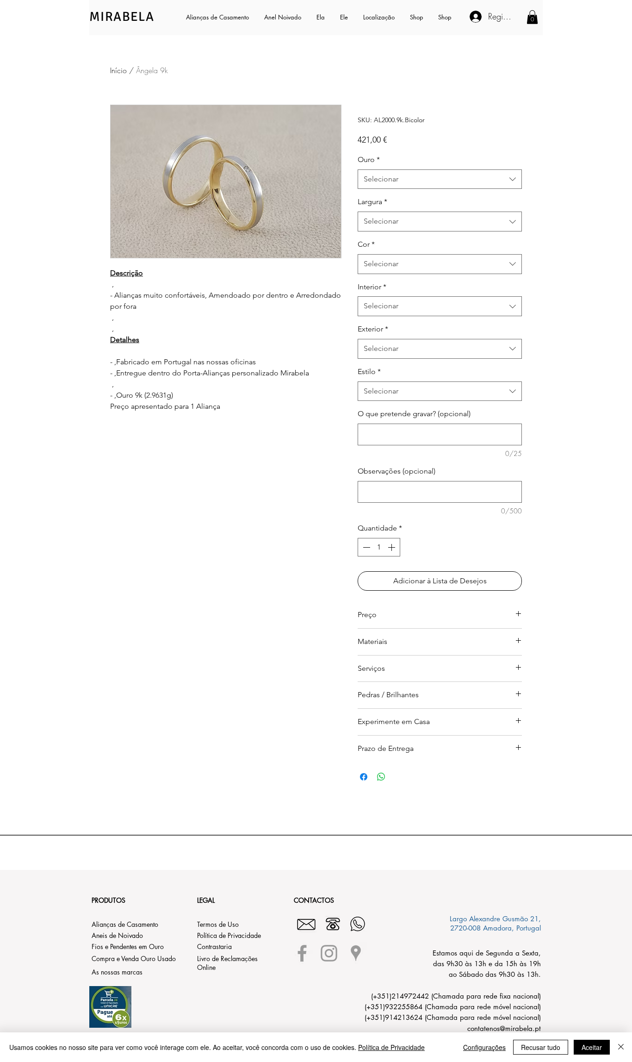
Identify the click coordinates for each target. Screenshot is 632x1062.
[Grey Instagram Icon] (329, 953)
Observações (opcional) (396, 471)
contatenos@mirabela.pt (504, 1028)
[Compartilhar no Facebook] (363, 776)
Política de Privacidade (391, 1047)
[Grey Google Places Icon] (356, 953)
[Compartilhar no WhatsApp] (381, 776)
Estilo (369, 371)
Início (118, 70)
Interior (372, 286)
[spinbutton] (379, 547)
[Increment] (392, 547)
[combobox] (440, 179)
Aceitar (592, 1047)
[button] (321, 17)
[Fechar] (620, 1047)
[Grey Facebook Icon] (302, 953)
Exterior (373, 329)
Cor (366, 244)
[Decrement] (365, 547)
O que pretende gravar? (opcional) (414, 413)
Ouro (369, 159)
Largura (372, 201)
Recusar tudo (540, 1047)
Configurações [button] (484, 1047)
